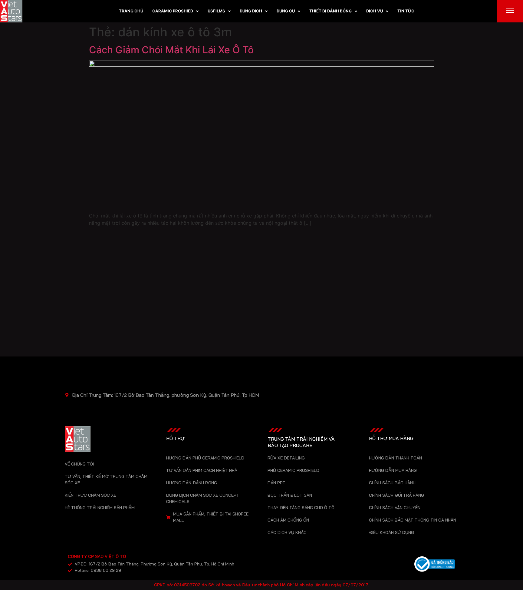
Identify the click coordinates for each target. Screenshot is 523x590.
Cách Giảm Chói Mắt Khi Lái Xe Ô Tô (171, 50)
